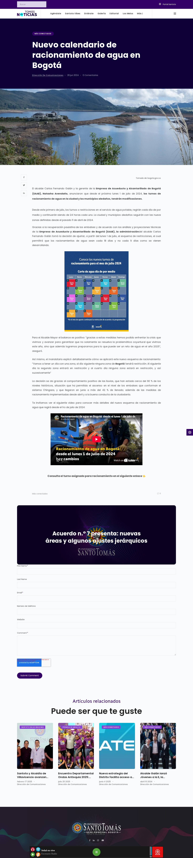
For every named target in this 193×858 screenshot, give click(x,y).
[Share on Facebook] (24, 177)
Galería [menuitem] (102, 13)
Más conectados (43, 33)
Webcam (157, 852)
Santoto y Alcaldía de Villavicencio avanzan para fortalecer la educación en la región (32, 775)
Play (96, 852)
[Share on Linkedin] (24, 193)
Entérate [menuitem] (89, 13)
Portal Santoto (169, 4)
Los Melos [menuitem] (128, 13)
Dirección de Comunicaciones (47, 75)
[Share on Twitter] (24, 185)
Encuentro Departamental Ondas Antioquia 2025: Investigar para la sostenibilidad (76, 775)
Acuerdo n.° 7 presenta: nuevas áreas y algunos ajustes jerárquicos (96, 537)
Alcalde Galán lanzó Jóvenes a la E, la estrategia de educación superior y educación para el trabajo (158, 775)
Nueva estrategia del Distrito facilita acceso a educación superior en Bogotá (115, 775)
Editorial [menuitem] (114, 13)
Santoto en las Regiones (32, 727)
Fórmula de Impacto (71, 727)
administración (129, 231)
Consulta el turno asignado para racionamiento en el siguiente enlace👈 (96, 476)
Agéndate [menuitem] (55, 13)
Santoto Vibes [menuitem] (72, 13)
